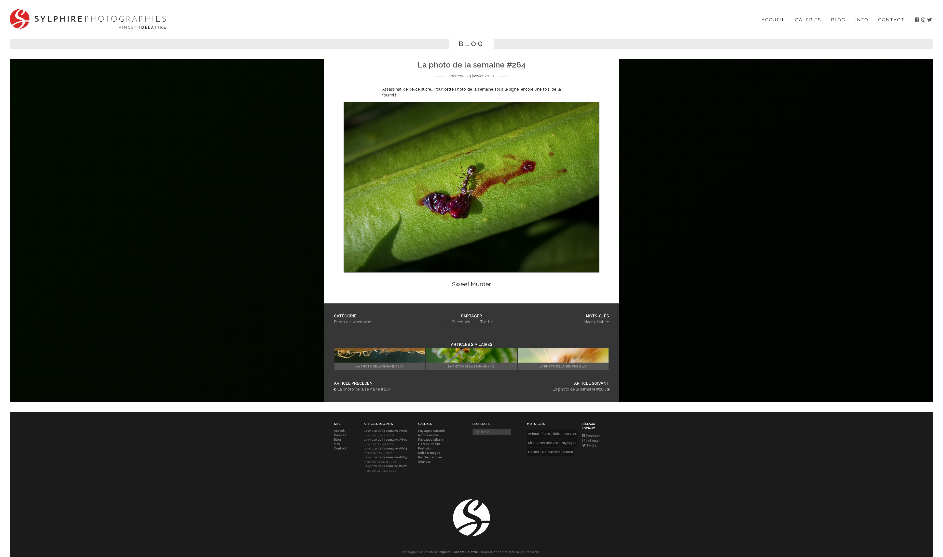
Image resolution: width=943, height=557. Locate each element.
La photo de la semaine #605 (385, 439)
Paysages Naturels (431, 431)
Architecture (547, 443)
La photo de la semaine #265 (579, 389)
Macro (589, 322)
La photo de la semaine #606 (385, 431)
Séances (424, 461)
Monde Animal (428, 435)
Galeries (808, 19)
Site (531, 443)
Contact (891, 19)
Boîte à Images (429, 453)
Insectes (569, 433)
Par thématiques (430, 457)
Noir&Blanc (551, 452)
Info (861, 19)
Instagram (593, 440)
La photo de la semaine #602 (385, 466)
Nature (603, 322)
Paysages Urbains (431, 439)
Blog (838, 19)
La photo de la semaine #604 (385, 448)
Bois (556, 433)
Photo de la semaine (352, 322)
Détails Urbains (429, 444)
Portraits (424, 448)
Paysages (568, 443)
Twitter (591, 445)
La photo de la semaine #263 (363, 389)
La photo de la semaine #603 (385, 457)
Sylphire (444, 552)
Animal (533, 433)
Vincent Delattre (465, 552)
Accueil (773, 19)
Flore (545, 433)
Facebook (593, 435)
